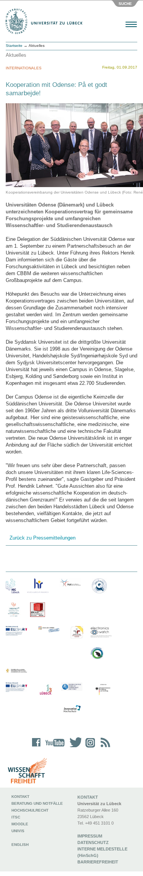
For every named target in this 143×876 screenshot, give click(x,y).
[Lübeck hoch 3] (45, 689)
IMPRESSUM (89, 836)
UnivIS (17, 831)
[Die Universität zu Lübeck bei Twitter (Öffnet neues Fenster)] (73, 747)
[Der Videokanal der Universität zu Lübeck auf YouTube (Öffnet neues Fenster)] (53, 747)
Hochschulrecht (29, 810)
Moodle (19, 824)
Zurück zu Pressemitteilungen (43, 538)
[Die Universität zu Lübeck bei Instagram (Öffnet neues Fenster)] (88, 747)
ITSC (15, 817)
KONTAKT (87, 797)
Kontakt (20, 796)
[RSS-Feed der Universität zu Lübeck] (104, 747)
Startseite (14, 45)
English (20, 844)
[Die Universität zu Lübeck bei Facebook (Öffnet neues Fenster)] (36, 747)
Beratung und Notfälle (37, 803)
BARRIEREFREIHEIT (97, 862)
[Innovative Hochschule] (71, 709)
